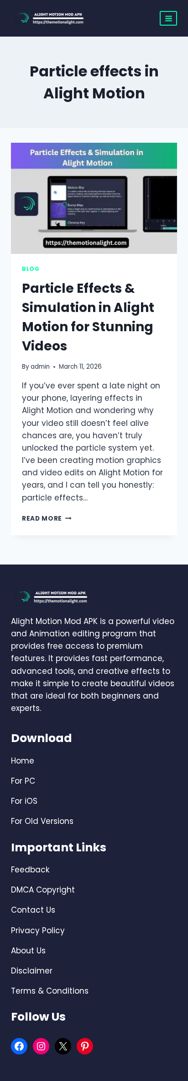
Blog (30, 269)
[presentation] (94, 198)
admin (40, 366)
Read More (47, 518)
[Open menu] (168, 18)
